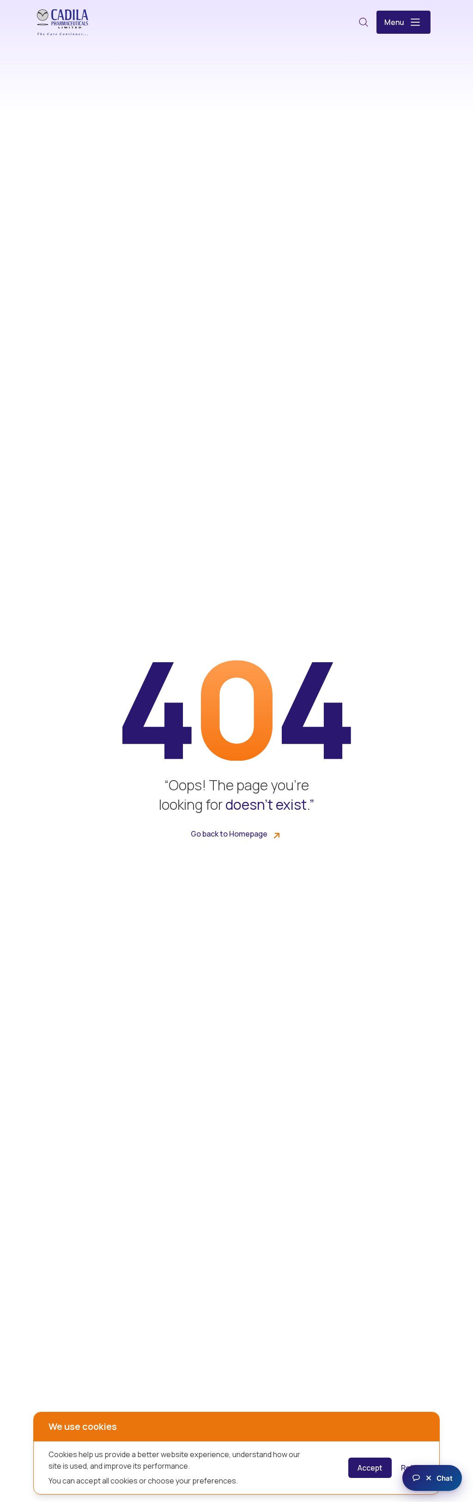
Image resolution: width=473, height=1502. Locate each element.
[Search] (363, 22)
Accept (370, 1468)
